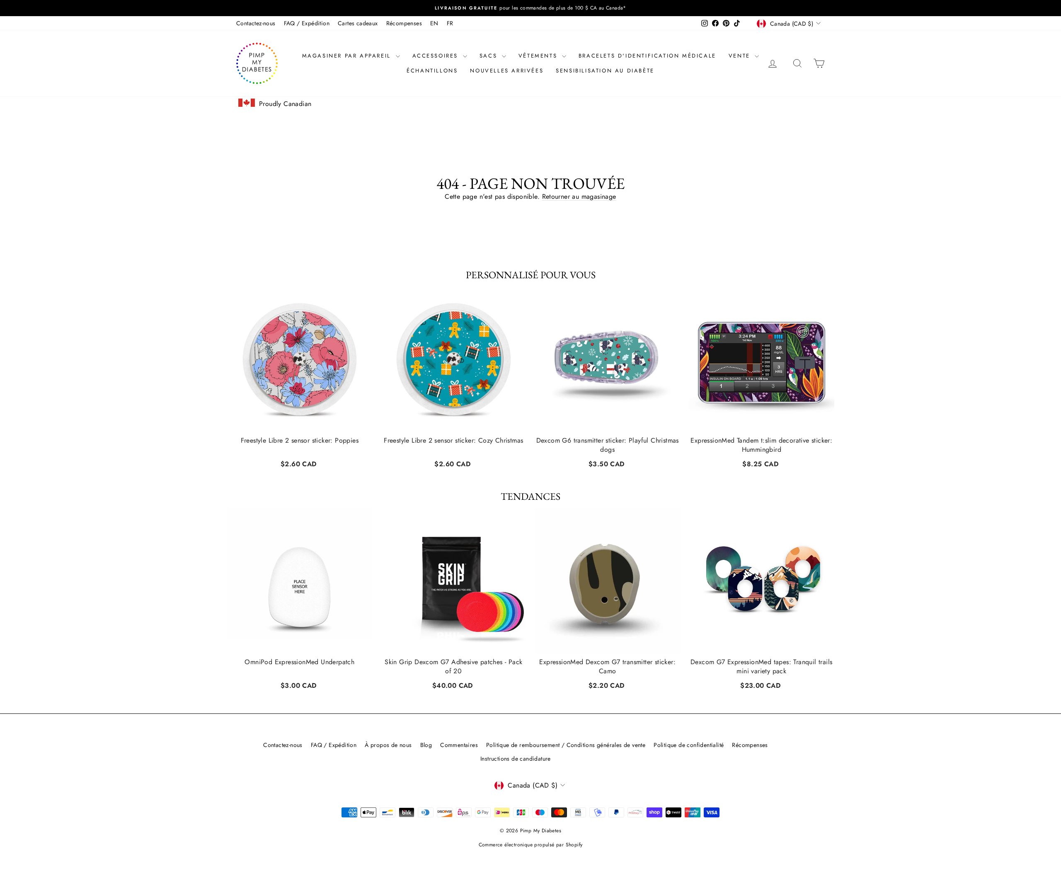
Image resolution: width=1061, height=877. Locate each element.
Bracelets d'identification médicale (647, 56)
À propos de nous (388, 745)
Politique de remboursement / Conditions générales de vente (565, 745)
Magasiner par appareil (348, 56)
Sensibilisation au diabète (605, 71)
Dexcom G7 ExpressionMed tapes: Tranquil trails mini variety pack (761, 667)
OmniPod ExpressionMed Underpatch (299, 662)
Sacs (490, 56)
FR (450, 23)
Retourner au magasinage (579, 196)
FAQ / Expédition (306, 23)
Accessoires (436, 56)
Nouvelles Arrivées (506, 71)
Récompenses (404, 23)
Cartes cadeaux (358, 23)
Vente (741, 56)
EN (434, 23)
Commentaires (459, 745)
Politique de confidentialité (689, 745)
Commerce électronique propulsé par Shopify (531, 844)
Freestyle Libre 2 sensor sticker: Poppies (300, 440)
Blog (426, 745)
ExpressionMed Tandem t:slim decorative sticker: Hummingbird (761, 445)
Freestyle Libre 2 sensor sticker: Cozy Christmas (453, 440)
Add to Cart (299, 462)
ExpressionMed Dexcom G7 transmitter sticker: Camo (607, 667)
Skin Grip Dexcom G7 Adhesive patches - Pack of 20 (453, 667)
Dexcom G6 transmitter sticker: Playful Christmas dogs (607, 445)
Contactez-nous (256, 23)
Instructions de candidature (515, 758)
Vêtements (539, 56)
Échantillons (432, 71)
